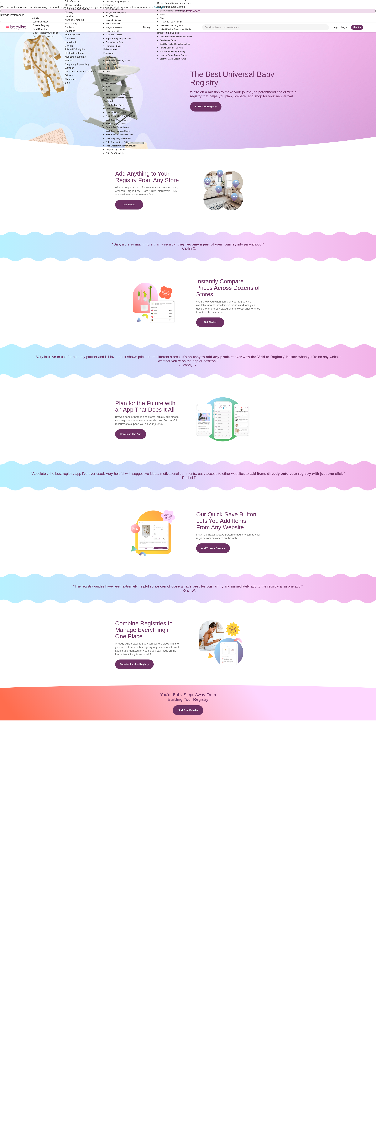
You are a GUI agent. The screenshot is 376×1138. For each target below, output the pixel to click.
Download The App (130, 434)
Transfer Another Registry (134, 664)
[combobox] (266, 27)
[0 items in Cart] (368, 27)
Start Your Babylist (188, 710)
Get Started (129, 204)
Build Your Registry (206, 106)
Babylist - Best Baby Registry (16, 27)
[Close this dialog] (0, 2)
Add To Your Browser (213, 548)
